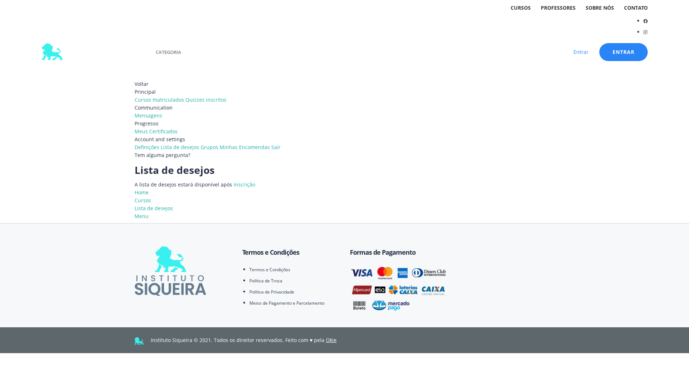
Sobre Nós (600, 7)
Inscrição (244, 184)
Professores (558, 7)
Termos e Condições (269, 270)
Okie (331, 340)
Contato (636, 7)
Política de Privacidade (271, 292)
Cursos (521, 7)
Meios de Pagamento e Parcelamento (286, 303)
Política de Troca (265, 281)
